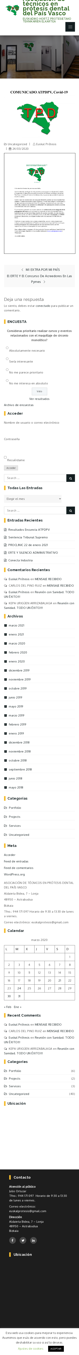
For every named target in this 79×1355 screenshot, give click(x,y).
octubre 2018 (18, 760)
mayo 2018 (16, 787)
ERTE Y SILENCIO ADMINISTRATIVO (33, 552)
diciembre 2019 (19, 670)
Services (15, 826)
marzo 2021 (16, 625)
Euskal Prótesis (46, 144)
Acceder (11, 468)
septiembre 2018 (20, 769)
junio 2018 (15, 778)
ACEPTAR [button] (56, 1348)
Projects (14, 817)
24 (19, 988)
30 (9, 996)
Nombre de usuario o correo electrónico (31, 422)
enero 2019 (16, 733)
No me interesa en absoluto (28, 383)
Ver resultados (39, 399)
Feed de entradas (16, 861)
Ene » (17, 1007)
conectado (43, 306)
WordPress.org (14, 874)
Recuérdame (16, 460)
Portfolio (15, 808)
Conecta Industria (20, 560)
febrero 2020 (18, 652)
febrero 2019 (17, 724)
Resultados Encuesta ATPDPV (29, 529)
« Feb (8, 1007)
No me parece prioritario (26, 372)
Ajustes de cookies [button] (30, 1348)
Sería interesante (21, 361)
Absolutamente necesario (27, 350)
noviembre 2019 (20, 679)
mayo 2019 (16, 706)
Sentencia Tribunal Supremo (28, 537)
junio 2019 (15, 697)
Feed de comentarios (19, 868)
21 (59, 980)
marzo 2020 (17, 643)
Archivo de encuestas (19, 405)
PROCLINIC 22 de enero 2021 (28, 545)
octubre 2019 (18, 688)
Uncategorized (17, 144)
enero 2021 (16, 634)
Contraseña (12, 439)
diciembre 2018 (19, 742)
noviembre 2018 (20, 751)
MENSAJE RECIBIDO (48, 579)
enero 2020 (17, 661)
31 (19, 996)
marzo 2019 (16, 715)
